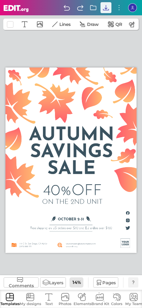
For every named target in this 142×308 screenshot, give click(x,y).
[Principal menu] (16, 8)
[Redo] (80, 8)
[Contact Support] (133, 282)
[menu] (119, 8)
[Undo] (66, 8)
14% (76, 282)
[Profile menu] (132, 8)
